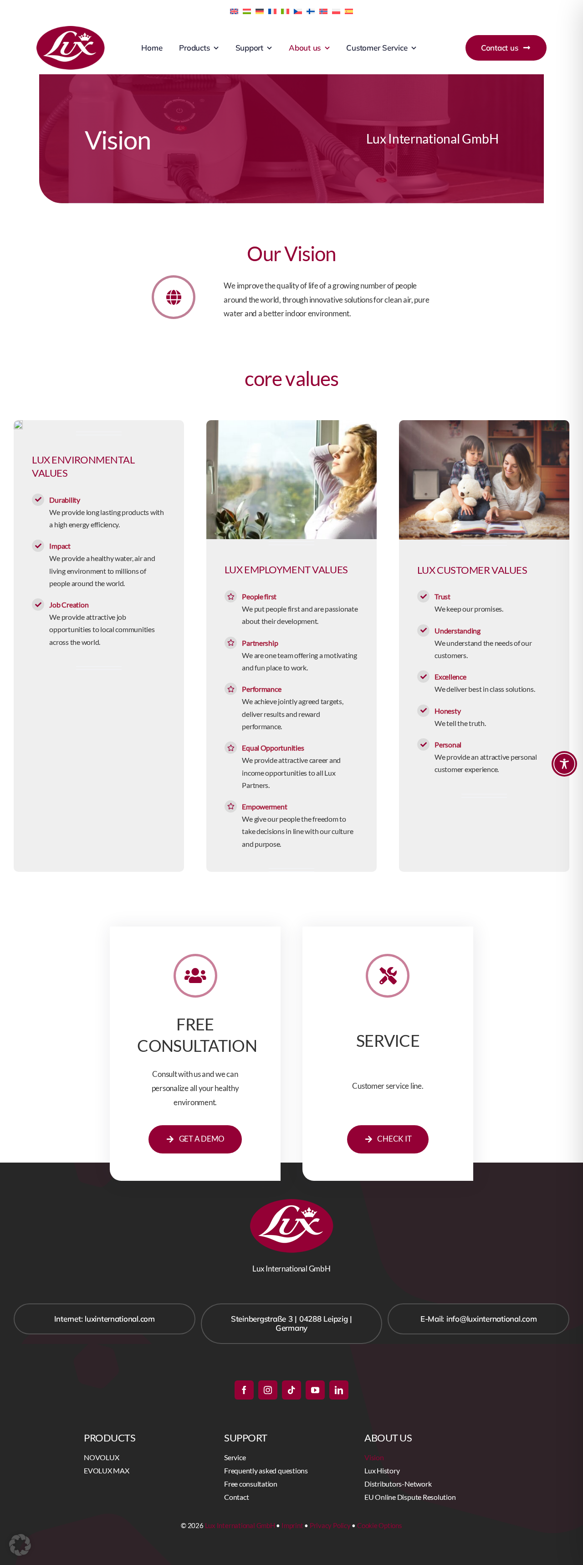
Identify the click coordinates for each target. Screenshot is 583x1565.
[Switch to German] (259, 10)
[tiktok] (291, 1390)
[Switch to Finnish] (310, 10)
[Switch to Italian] (285, 10)
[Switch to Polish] (336, 10)
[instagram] (267, 1390)
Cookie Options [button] (379, 1525)
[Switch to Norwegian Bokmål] (323, 10)
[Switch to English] (234, 10)
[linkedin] (338, 1390)
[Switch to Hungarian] (246, 10)
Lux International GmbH (240, 1525)
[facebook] (244, 1390)
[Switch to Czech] (298, 10)
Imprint (292, 1525)
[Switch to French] (272, 10)
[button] (20, 1545)
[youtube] (315, 1390)
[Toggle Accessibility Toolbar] (564, 764)
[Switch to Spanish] (349, 10)
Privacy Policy (330, 1525)
